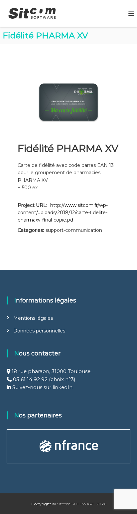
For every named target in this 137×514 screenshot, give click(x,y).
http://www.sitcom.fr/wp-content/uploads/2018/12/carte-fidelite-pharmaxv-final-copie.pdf (63, 212)
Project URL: (32, 205)
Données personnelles (39, 331)
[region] (68, 446)
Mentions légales (33, 318)
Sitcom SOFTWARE (76, 503)
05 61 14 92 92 (30, 379)
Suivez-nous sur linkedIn (41, 387)
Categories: (31, 230)
